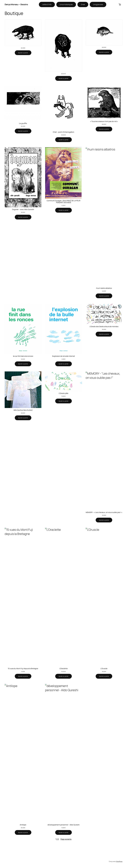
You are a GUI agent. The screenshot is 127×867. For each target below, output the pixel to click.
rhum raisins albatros (104, 288)
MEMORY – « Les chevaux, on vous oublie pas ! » (104, 512)
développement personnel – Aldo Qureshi (63, 825)
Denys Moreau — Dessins (16, 4)
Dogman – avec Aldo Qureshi (23, 209)
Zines (83, 4)
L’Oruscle (104, 668)
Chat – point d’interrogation (63, 132)
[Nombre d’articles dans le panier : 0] (119, 4)
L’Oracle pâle (63, 393)
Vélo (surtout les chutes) (23, 410)
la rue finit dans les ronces (23, 356)
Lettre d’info (47, 4)
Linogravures (98, 4)
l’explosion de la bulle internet (63, 356)
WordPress (119, 861)
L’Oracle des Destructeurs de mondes (104, 326)
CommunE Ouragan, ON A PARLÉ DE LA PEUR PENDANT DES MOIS (63, 201)
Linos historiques (66, 4)
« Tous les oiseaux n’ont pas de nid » (104, 121)
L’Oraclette (63, 668)
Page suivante (66, 839)
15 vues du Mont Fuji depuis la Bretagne (23, 668)
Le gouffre (23, 123)
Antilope (23, 825)
